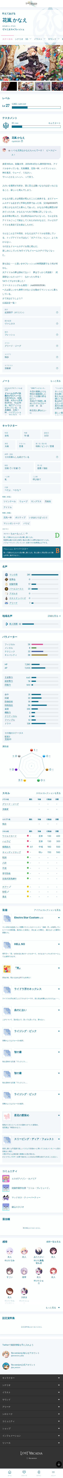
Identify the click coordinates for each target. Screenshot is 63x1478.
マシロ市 (13, 574)
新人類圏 (13, 624)
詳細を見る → (54, 616)
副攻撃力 (9, 681)
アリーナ (13, 603)
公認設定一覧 (8, 303)
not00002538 (38, 285)
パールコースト (16, 589)
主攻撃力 (9, 677)
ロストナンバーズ (17, 598)
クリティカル (11, 716)
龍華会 (12, 579)
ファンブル (10, 720)
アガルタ (13, 593)
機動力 (8, 712)
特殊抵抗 (9, 705)
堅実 (7, 736)
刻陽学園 (13, 584)
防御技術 (9, 701)
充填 (7, 739)
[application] (31, 766)
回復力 (8, 685)
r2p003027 (51, 203)
